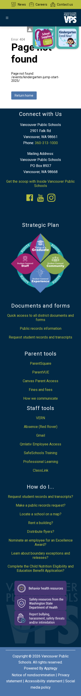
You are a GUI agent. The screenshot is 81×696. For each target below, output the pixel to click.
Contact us (65, 4)
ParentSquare (40, 363)
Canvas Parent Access (40, 381)
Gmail (40, 435)
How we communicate (40, 398)
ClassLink (40, 470)
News (22, 4)
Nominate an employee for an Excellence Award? (41, 542)
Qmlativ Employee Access (40, 444)
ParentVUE (40, 372)
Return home (24, 95)
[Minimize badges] (30, 29)
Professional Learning (40, 462)
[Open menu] (7, 17)
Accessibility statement (43, 681)
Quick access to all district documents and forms (40, 317)
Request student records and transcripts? (40, 496)
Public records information (40, 328)
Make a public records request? (40, 505)
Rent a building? (40, 523)
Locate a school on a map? (40, 514)
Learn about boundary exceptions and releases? (40, 555)
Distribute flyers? (40, 531)
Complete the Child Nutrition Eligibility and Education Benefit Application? (41, 568)
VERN (40, 418)
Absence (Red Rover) (40, 427)
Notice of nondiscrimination (33, 675)
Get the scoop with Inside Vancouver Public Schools (40, 183)
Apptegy (50, 668)
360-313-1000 (46, 143)
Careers (41, 4)
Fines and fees (40, 390)
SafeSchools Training (40, 453)
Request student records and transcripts (40, 337)
